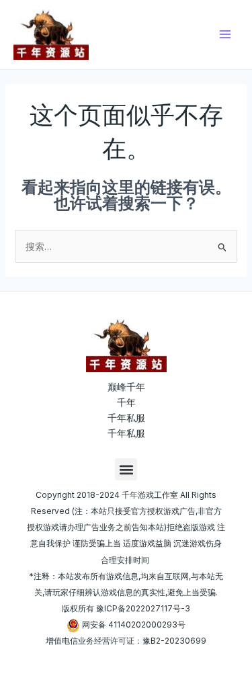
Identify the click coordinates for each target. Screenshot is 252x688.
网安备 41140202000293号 (133, 624)
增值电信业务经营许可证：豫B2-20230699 (126, 641)
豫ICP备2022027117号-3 (143, 608)
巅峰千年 (126, 386)
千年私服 (126, 417)
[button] (126, 469)
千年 (126, 402)
